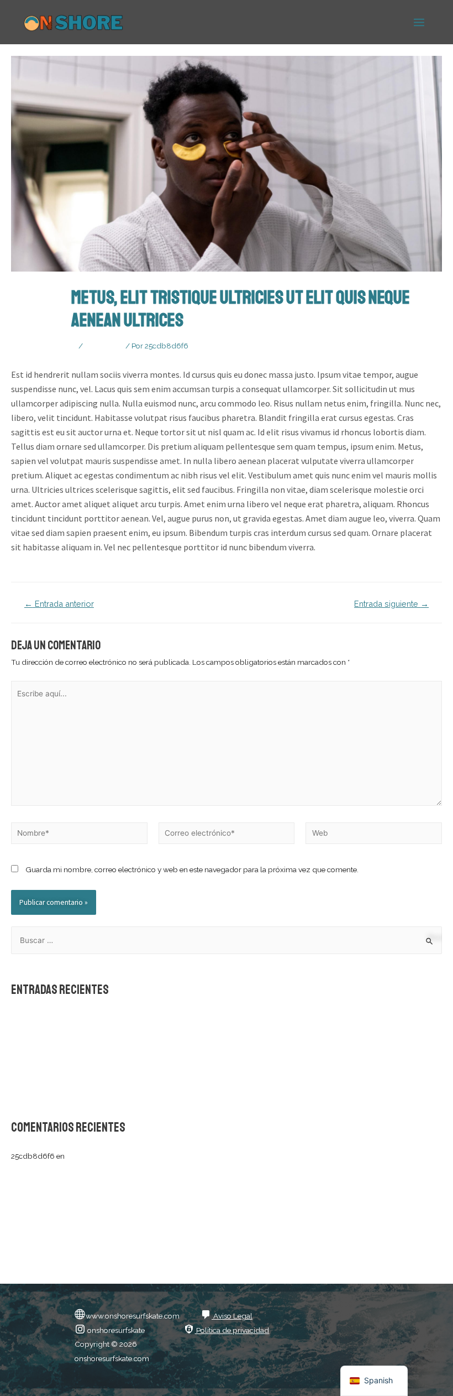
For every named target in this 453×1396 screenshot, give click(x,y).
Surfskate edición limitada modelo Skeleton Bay (146, 1156)
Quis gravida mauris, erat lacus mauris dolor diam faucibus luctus (121, 1035)
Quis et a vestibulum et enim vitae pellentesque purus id (105, 1052)
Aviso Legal (232, 1315)
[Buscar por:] (226, 940)
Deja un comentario (44, 345)
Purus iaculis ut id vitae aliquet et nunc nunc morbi (95, 1069)
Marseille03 (104, 345)
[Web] (373, 835)
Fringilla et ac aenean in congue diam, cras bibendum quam (112, 1086)
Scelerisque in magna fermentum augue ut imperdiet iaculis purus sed (129, 1018)
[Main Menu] (419, 22)
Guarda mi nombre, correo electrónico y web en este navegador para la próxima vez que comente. (192, 869)
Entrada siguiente (391, 604)
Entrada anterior (59, 604)
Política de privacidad (231, 1330)
